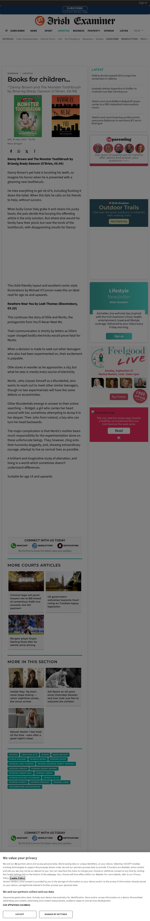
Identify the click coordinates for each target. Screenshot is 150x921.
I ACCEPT (19, 914)
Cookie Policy (17, 878)
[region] (75, 886)
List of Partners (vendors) (16, 905)
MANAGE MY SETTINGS (56, 914)
